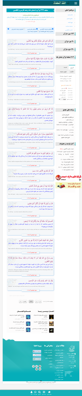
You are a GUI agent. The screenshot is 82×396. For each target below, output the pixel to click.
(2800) (25, 68)
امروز (72, 67)
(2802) (25, 103)
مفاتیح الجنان (69, 18)
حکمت (72, 71)
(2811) (25, 275)
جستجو (39, 394)
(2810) (25, 252)
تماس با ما (35, 394)
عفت (51, 367)
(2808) (25, 215)
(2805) (25, 165)
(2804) (25, 147)
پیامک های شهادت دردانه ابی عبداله (39, 329)
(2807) (25, 198)
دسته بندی (44, 394)
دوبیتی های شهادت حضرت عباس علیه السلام (40, 322)
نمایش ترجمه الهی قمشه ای (46, 31)
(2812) (25, 290)
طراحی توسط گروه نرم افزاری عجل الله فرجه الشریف (41, 382)
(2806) (25, 180)
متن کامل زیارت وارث (18, 322)
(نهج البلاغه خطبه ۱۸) (30, 21)
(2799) (25, 53)
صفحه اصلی (49, 394)
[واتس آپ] (36, 366)
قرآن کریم (70, 15)
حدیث (65, 67)
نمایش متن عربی (31, 29)
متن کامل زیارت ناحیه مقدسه (16, 328)
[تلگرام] (39, 366)
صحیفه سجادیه (69, 26)
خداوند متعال (48, 358)
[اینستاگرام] (33, 366)
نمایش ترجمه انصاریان (17, 29)
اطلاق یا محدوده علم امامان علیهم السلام (59, 355)
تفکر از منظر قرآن (59, 350)
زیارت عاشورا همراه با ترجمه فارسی (17, 316)
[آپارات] (39, 369)
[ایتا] (36, 369)
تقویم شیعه (63, 71)
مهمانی (50, 364)
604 (25, 301)
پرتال (31, 394)
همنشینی (49, 355)
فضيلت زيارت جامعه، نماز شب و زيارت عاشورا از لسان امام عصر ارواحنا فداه (59, 375)
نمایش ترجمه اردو (32, 31)
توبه (51, 361)
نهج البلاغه (70, 22)
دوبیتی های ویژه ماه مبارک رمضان (40, 316)
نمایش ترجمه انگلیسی (46, 29)
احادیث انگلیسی (68, 30)
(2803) (25, 128)
